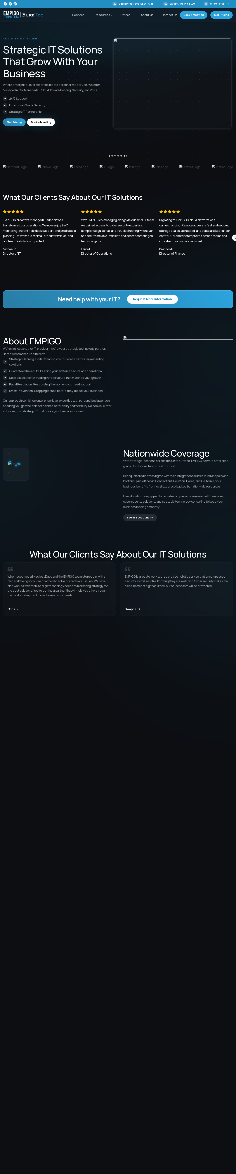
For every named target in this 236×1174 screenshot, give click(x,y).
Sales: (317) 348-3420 (182, 3)
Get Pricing (221, 15)
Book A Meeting (194, 15)
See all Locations (138, 517)
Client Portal (217, 3)
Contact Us (169, 15)
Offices (125, 15)
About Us (147, 15)
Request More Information (152, 299)
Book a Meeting (41, 122)
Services (78, 15)
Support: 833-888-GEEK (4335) (137, 3)
